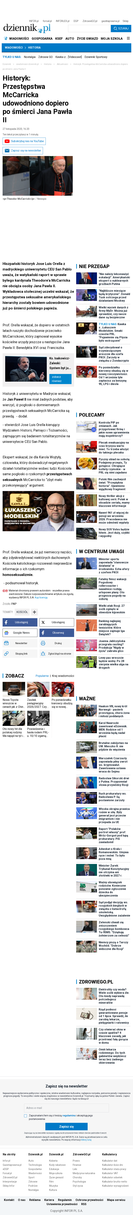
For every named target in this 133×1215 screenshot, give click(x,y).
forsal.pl (47, 21)
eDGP (6, 1169)
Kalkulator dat (109, 1160)
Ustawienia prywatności (62, 1204)
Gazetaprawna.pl (12, 1165)
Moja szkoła (55, 1173)
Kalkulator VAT (110, 1173)
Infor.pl (6, 1160)
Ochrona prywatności (89, 1200)
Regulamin (65, 1200)
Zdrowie (32, 1181)
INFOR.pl (34, 21)
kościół (22, 612)
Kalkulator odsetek (112, 1177)
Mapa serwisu (116, 1200)
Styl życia (78, 1185)
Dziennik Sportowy (96, 57)
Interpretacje (10, 1181)
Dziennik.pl (35, 1154)
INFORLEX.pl (62, 21)
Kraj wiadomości (63, 676)
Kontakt (9, 1200)
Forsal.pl (7, 1173)
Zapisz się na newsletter (26, 150)
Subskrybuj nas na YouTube (27, 141)
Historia (34, 47)
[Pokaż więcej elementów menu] (128, 38)
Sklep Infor (9, 1185)
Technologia (35, 1165)
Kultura (53, 1190)
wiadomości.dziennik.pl (27, 64)
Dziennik (7, 64)
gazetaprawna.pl (110, 21)
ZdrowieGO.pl (90, 21)
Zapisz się (66, 1126)
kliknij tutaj (86, 1140)
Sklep (125, 21)
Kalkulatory (109, 1154)
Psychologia (79, 1181)
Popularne (42, 676)
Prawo (76, 1160)
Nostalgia (30, 57)
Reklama (35, 1200)
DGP (76, 21)
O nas (21, 1200)
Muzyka (53, 1185)
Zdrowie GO (45, 57)
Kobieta (53, 1160)
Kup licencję (41, 597)
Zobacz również (56, 379)
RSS (83, 1204)
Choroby (77, 1177)
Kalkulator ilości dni (112, 1165)
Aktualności (62, 64)
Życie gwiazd (56, 1177)
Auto (31, 1160)
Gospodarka (35, 1169)
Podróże (33, 1185)
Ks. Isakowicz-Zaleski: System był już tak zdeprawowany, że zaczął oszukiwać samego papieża (60, 363)
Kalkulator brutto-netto (114, 1181)
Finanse (77, 1165)
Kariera (49, 1200)
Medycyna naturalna (84, 1173)
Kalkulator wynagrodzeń (115, 1185)
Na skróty (9, 1154)
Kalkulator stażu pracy (114, 1169)
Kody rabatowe (57, 1165)
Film (51, 1181)
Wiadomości (14, 47)
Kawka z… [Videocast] (68, 57)
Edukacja (54, 1169)
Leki (75, 1169)
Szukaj (123, 28)
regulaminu (69, 1115)
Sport (31, 1177)
